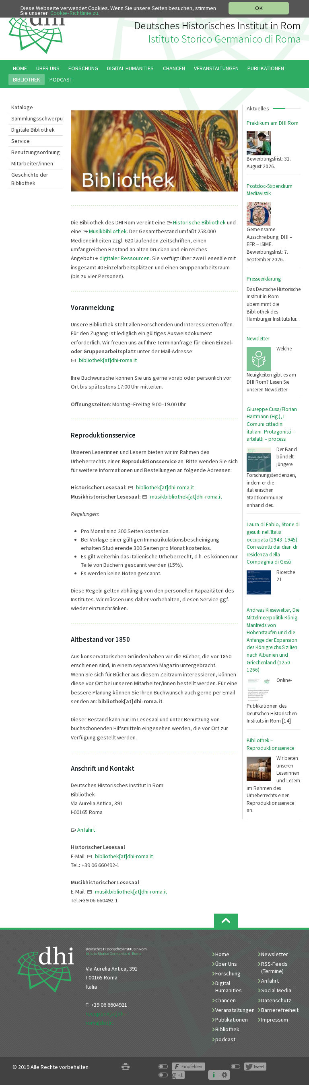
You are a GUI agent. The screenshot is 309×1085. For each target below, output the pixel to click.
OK (259, 8)
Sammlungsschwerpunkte (37, 118)
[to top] (226, 921)
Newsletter (258, 338)
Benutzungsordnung (35, 152)
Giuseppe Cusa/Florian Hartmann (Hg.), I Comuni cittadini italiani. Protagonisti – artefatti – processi (272, 424)
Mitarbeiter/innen (32, 163)
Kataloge (22, 107)
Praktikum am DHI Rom (273, 123)
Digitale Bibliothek (33, 129)
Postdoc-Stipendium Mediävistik (270, 190)
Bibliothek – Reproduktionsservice (270, 744)
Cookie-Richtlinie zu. (74, 12)
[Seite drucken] (126, 1067)
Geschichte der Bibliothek (29, 179)
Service (20, 141)
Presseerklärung (264, 278)
